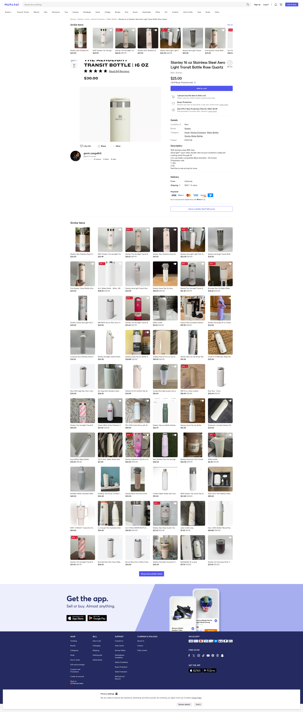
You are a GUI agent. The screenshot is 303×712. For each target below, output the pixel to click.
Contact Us (119, 641)
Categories (74, 650)
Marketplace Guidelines (119, 656)
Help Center (119, 645)
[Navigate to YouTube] (208, 655)
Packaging (96, 645)
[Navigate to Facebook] (189, 655)
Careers (140, 645)
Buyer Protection (121, 667)
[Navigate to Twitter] (194, 655)
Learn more (223, 104)
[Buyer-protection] (194, 82)
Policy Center (142, 650)
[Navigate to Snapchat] (222, 655)
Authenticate (97, 660)
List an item (291, 4)
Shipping (96, 650)
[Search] (247, 4)
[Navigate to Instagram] (198, 655)
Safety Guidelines (121, 662)
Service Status (120, 650)
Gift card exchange (77, 664)
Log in (266, 4)
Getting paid (97, 655)
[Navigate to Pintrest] (212, 655)
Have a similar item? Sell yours (201, 209)
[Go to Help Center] (180, 124)
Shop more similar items (151, 574)
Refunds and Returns (119, 677)
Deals (72, 655)
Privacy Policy (197, 698)
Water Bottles (112, 19)
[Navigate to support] (191, 641)
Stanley (80, 19)
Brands (73, 645)
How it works (75, 660)
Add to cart (202, 88)
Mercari (73, 19)
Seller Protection (121, 672)
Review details (184, 704)
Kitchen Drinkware (98, 19)
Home (87, 19)
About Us (140, 641)
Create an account (77, 676)
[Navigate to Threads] (217, 655)
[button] (275, 4)
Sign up (257, 4)
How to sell (97, 641)
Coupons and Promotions (75, 670)
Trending (73, 641)
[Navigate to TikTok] (203, 655)
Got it (198, 704)
